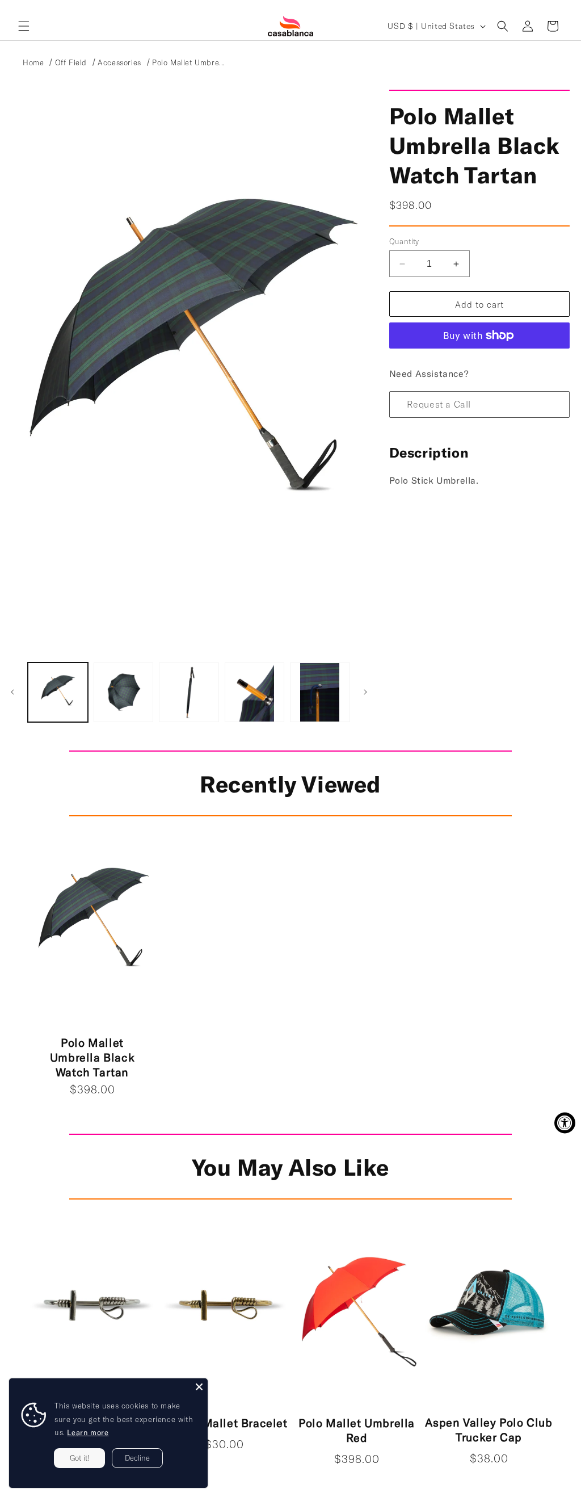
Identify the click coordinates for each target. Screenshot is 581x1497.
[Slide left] (12, 692)
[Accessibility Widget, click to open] (564, 1122)
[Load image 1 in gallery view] (58, 692)
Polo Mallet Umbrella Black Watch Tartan (92, 1057)
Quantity (404, 241)
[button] (23, 26)
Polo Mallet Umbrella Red (356, 1430)
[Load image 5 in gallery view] (320, 692)
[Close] (199, 1387)
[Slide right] (365, 692)
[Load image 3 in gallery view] (189, 692)
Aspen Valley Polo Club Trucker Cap (488, 1429)
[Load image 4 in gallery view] (255, 692)
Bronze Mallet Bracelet (224, 1422)
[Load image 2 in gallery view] (124, 692)
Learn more (87, 1432)
